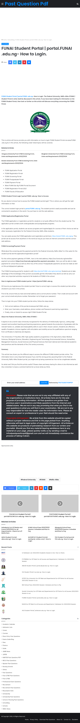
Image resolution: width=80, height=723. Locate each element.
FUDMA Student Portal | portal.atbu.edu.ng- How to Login (39, 598)
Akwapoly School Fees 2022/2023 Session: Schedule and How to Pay (65, 529)
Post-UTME (6, 678)
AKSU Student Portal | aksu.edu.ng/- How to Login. (11, 538)
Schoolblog (11, 40)
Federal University (29, 480)
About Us (59, 719)
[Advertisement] (40, 23)
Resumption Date (8, 691)
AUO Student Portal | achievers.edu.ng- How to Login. (38, 610)
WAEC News (6, 709)
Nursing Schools (8, 666)
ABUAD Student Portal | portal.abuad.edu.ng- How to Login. (40, 565)
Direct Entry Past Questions (11, 636)
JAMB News (6, 651)
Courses (5, 633)
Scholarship (6, 694)
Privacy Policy (34, 719)
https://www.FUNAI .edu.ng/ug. (62, 236)
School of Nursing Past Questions (13, 700)
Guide (4, 648)
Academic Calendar (9, 624)
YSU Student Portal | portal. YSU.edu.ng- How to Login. (64, 538)
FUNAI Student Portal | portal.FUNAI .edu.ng (17, 96)
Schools (5, 706)
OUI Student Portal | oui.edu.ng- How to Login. (36, 572)
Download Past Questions (47, 719)
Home (5, 40)
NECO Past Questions (9, 660)
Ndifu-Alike (54, 480)
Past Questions (7, 672)
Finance (5, 645)
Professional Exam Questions (12, 681)
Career (5, 630)
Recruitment (6, 684)
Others (5, 669)
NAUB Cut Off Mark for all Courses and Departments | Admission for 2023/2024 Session (49, 604)
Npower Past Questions (10, 663)
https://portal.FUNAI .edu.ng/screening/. (48, 271)
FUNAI (42, 480)
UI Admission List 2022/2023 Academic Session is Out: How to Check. (43, 553)
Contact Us (67, 719)
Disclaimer (75, 719)
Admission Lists (7, 627)
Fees (4, 642)
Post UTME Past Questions (11, 675)
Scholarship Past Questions (11, 697)
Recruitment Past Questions (11, 687)
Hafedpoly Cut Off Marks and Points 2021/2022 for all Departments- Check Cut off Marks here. (11, 530)
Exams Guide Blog (8, 639)
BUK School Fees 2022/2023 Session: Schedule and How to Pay (41, 585)
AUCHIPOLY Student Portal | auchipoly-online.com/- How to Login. (39, 539)
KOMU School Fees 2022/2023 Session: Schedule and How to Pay (38, 529)
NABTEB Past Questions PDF (12, 657)
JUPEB (5, 654)
